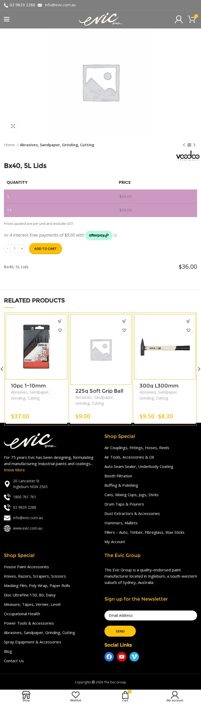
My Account (114, 541)
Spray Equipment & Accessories (32, 641)
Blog (8, 651)
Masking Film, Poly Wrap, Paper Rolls (37, 585)
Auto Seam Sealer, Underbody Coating (138, 466)
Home (10, 144)
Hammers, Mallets (121, 522)
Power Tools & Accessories (29, 623)
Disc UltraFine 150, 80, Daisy (30, 594)
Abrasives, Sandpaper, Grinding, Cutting (57, 144)
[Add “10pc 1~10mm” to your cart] (60, 321)
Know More (14, 469)
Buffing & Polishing (121, 485)
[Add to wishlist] (60, 330)
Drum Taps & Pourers (124, 504)
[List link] (50, 484)
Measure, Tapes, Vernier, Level (32, 604)
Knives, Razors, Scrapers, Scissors (35, 576)
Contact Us (14, 660)
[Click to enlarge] (13, 126)
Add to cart (45, 248)
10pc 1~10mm (28, 386)
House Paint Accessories (26, 566)
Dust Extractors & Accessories (132, 513)
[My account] (178, 19)
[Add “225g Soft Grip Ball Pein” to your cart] (124, 321)
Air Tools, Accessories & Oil (129, 457)
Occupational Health (22, 613)
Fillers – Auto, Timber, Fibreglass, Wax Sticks (144, 532)
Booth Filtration (118, 475)
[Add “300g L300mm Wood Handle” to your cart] (188, 321)
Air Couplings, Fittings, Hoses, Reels (136, 447)
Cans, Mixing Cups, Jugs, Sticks (131, 494)
